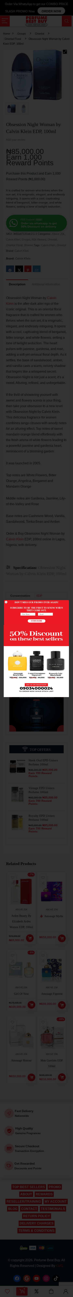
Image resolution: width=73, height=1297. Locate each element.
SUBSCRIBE (36, 621)
